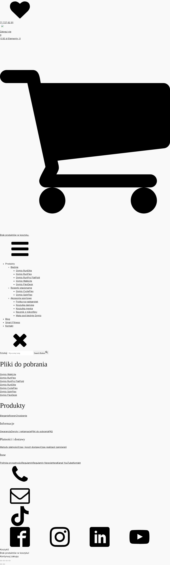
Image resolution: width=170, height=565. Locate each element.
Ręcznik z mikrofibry (26, 312)
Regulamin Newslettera (45, 463)
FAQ (51, 431)
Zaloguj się (5, 31)
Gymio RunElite (24, 270)
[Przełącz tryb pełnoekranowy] (4, 560)
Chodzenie (21, 415)
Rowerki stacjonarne (21, 288)
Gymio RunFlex (24, 274)
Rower (12, 415)
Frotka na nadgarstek (27, 301)
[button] (17, 27)
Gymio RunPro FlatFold (28, 277)
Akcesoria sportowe (21, 298)
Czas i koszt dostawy (29, 447)
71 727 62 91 (6, 22)
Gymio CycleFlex (24, 291)
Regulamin (27, 463)
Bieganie (4, 415)
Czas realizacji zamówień (53, 447)
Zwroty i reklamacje (21, 431)
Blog (7, 319)
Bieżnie (14, 267)
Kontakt (9, 326)
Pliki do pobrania (40, 431)
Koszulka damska (25, 305)
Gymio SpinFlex (24, 294)
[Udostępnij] (7, 560)
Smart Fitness (12, 322)
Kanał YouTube (65, 463)
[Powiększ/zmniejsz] (1, 560)
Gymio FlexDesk (24, 284)
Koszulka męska (24, 308)
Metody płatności (9, 447)
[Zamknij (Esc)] (9, 560)
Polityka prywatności (11, 463)
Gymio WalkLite (24, 281)
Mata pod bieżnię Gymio (28, 315)
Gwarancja (5, 431)
